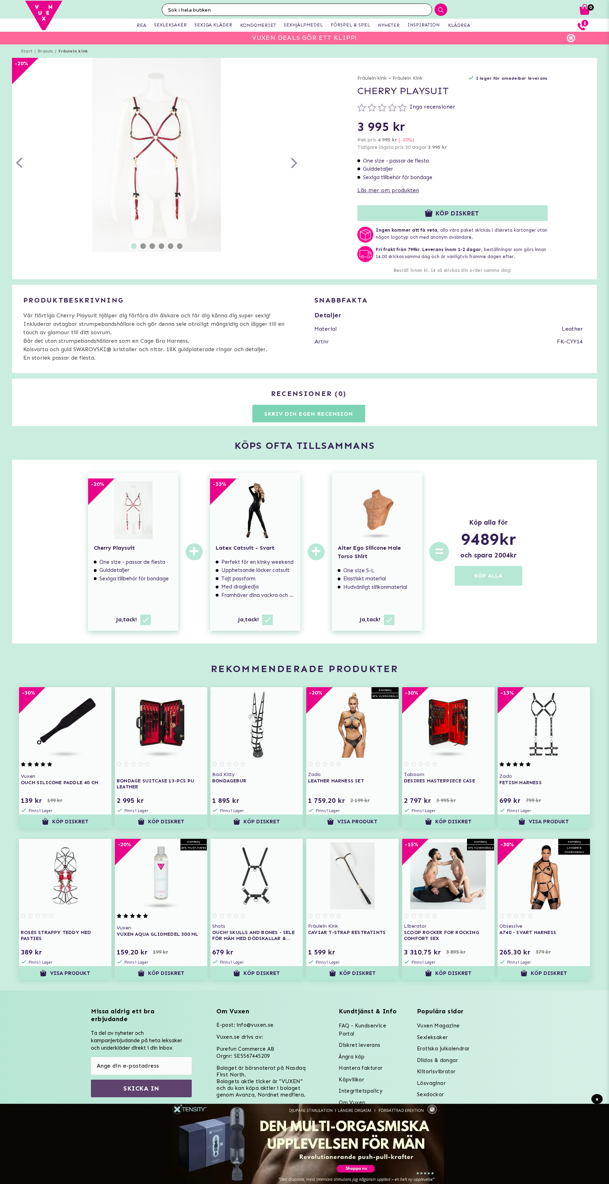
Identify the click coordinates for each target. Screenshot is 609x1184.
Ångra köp (352, 1057)
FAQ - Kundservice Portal (362, 1030)
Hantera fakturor (360, 1068)
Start (26, 51)
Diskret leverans (359, 1045)
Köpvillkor (351, 1079)
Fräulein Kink (408, 78)
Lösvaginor (431, 1083)
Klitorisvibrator (436, 1071)
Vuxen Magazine (438, 1026)
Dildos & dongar (437, 1060)
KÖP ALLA (488, 575)
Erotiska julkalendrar (443, 1048)
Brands (45, 51)
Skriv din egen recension (308, 413)
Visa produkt (357, 821)
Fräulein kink (73, 51)
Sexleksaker (432, 1037)
